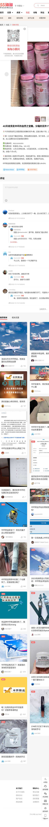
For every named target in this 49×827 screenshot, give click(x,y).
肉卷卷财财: (17, 230)
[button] (19, 5)
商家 (18, 12)
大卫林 (10, 271)
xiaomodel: (17, 236)
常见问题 (36, 792)
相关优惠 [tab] (15, 317)
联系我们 (36, 795)
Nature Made (9, 169)
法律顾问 (36, 802)
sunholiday (11, 290)
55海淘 (6, 5)
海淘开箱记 (33, 169)
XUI (9, 252)
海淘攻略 (19, 18)
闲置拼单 (42, 18)
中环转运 (21, 169)
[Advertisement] (24, 369)
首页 (1, 25)
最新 (9, 18)
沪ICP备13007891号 (36, 814)
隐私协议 (19, 795)
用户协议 (19, 798)
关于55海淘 (20, 792)
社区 (1, 18)
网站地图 (19, 802)
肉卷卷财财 (11, 224)
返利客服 (36, 798)
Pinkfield (11, 210)
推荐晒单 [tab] (3, 317)
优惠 (9, 12)
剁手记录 (31, 18)
